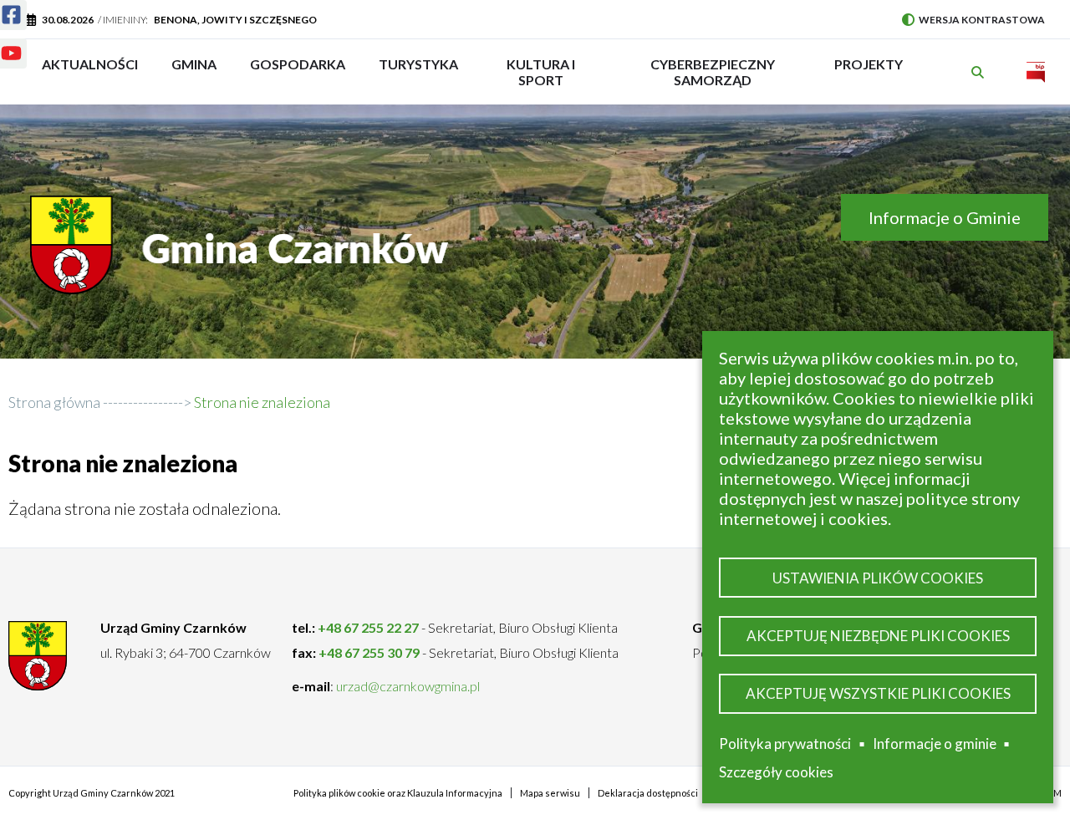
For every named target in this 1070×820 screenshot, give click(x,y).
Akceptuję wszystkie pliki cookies (878, 693)
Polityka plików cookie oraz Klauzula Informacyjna (397, 792)
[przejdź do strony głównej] (243, 257)
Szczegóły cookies (776, 772)
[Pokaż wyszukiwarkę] (979, 72)
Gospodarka (297, 72)
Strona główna (54, 402)
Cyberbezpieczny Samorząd (712, 72)
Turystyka (418, 72)
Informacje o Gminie (945, 217)
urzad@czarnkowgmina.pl (408, 686)
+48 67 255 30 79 (369, 652)
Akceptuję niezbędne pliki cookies (878, 635)
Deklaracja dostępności (648, 792)
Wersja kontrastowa (973, 19)
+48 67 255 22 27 (368, 627)
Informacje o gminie (934, 746)
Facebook (13, 18)
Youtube (13, 57)
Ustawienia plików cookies (877, 578)
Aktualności (90, 64)
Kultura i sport (541, 72)
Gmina (199, 72)
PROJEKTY (868, 72)
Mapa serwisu (550, 792)
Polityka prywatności (785, 743)
